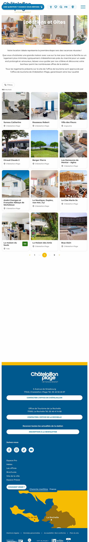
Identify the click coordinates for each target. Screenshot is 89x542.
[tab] (39, 489)
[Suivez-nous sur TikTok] (23, 450)
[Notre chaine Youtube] (31, 450)
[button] (61, 7)
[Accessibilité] (50, 6)
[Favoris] (56, 7)
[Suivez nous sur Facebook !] (9, 450)
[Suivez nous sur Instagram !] (16, 450)
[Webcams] (72, 7)
